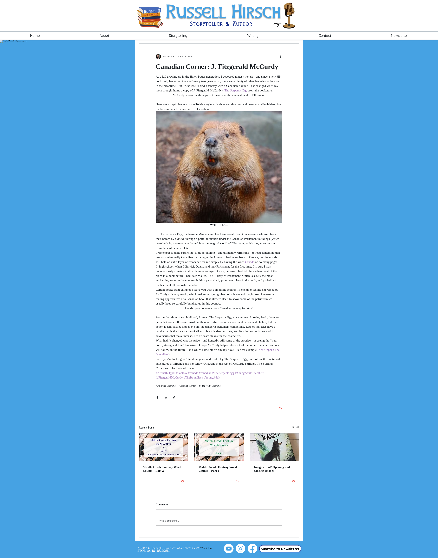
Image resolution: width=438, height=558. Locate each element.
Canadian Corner (187, 386)
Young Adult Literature (210, 386)
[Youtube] (229, 548)
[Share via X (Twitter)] (165, 397)
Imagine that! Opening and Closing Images (272, 468)
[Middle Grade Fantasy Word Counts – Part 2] (163, 447)
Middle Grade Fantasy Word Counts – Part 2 (162, 468)
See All (295, 427)
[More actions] (280, 56)
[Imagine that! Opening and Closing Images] (274, 447)
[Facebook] (252, 548)
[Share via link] (174, 397)
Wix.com (206, 547)
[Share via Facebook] (157, 397)
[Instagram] (240, 548)
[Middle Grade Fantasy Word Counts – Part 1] (219, 447)
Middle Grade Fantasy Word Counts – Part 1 (217, 468)
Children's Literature (166, 386)
